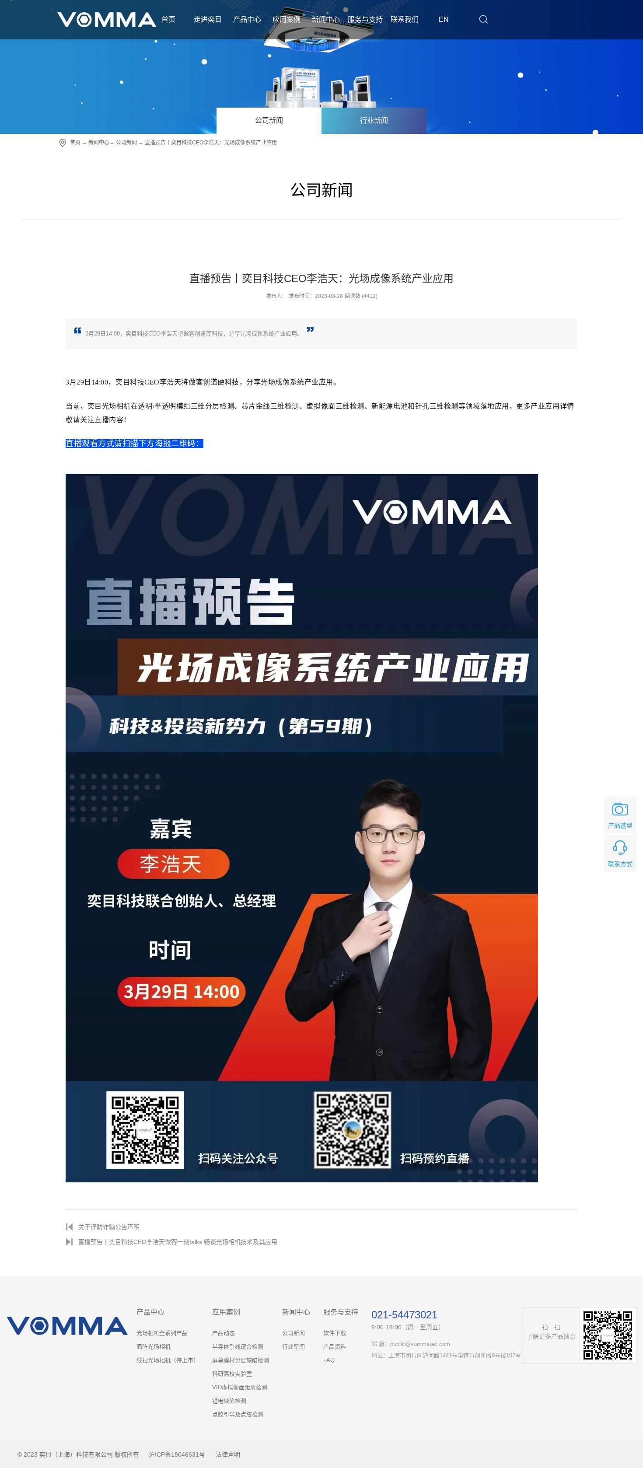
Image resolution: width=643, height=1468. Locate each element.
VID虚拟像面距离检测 (239, 1387)
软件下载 (334, 1333)
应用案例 (287, 19)
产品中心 (247, 19)
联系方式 (620, 863)
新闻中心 (326, 19)
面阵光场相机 (153, 1346)
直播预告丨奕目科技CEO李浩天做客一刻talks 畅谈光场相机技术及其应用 (177, 1241)
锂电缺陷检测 (229, 1401)
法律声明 (228, 1454)
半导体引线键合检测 (237, 1346)
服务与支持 (365, 19)
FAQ (329, 1360)
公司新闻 (269, 120)
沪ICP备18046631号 (177, 1454)
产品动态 (223, 1333)
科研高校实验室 (232, 1373)
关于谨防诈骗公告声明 (109, 1226)
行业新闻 (374, 120)
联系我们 (405, 19)
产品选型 (620, 825)
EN (444, 19)
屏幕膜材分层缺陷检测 (240, 1360)
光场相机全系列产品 (162, 1333)
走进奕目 (208, 19)
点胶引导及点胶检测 (237, 1414)
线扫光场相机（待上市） (167, 1360)
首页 (168, 19)
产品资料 (334, 1346)
